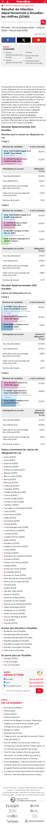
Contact (10, 790)
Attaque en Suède (11, 730)
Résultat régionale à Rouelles (16, 634)
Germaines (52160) (12, 521)
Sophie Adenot (10, 714)
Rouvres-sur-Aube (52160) (15, 575)
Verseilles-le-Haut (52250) (15, 601)
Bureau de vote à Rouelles (15, 631)
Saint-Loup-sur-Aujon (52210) (16, 581)
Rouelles (29, 61)
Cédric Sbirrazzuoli (12, 717)
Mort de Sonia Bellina (13, 708)
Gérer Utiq (40, 792)
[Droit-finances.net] (35, 811)
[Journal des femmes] (12, 806)
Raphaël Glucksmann (13, 733)
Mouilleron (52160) (11, 543)
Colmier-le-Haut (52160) (14, 502)
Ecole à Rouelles (11, 662)
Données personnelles (10, 792)
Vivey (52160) (9, 620)
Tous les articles (19, 790)
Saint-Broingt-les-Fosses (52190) (17, 578)
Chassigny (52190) (11, 489)
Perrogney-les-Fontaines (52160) (18, 556)
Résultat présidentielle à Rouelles (18, 637)
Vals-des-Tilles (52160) (13, 591)
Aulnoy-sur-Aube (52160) (14, 470)
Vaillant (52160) (10, 588)
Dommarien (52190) (12, 514)
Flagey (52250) (10, 518)
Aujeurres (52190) (11, 467)
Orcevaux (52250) (11, 553)
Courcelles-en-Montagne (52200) (18, 508)
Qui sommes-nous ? (10, 788)
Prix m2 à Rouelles (12, 665)
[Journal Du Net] (12, 811)
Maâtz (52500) (10, 540)
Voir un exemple (36, 679)
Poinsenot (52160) (11, 559)
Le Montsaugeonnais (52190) (16, 527)
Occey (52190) (10, 550)
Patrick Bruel (9, 711)
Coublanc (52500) (11, 505)
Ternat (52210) (10, 585)
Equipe (21, 788)
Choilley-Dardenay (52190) (15, 492)
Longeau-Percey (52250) (14, 537)
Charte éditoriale (30, 788)
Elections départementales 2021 (20, 6)
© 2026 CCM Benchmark (36, 795)
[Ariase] (12, 821)
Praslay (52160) (10, 566)
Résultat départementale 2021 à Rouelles (14, 55)
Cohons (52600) (10, 495)
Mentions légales (8, 795)
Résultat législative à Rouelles (16, 641)
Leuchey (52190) (11, 534)
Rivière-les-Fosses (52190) (15, 569)
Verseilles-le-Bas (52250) (14, 597)
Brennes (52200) (11, 482)
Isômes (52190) (10, 524)
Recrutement (35, 790)
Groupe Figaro (20, 795)
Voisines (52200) (11, 623)
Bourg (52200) (10, 479)
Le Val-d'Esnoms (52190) (14, 530)
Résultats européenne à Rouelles (18, 644)
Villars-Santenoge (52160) (14, 607)
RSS (27, 790)
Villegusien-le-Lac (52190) (14, 610)
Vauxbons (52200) (11, 594)
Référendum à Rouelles (14, 650)
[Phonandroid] (35, 821)
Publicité (41, 788)
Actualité (9, 679)
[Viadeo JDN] (35, 816)
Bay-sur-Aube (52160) (19, 30)
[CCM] (35, 806)
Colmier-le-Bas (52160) (13, 498)
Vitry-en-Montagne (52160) (23, 27)
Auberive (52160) (11, 463)
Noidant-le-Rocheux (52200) (16, 546)
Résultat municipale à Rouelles (17, 647)
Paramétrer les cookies (27, 792)
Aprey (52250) (10, 457)
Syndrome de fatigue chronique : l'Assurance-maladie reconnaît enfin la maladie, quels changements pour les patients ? (23, 723)
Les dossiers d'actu (13, 686)
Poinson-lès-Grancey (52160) (16, 562)
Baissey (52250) (10, 473)
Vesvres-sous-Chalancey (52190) (17, 604)
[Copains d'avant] (12, 816)
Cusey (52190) (9, 511)
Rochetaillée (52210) (12, 572)
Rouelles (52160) (11, 658)
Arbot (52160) (9, 460)
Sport (7, 682)
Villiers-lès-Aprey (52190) (14, 613)
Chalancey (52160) (11, 486)
